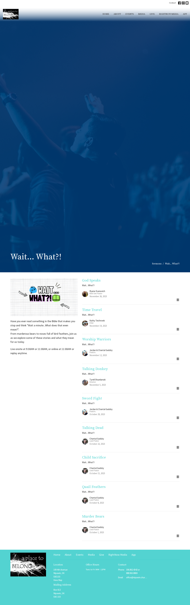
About (117, 14)
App (185, 14)
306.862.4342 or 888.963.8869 (133, 571)
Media (141, 14)
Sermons (157, 263)
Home (106, 14)
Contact (172, 3)
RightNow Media (168, 14)
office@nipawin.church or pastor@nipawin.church (136, 577)
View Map (57, 580)
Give (152, 14)
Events (129, 14)
